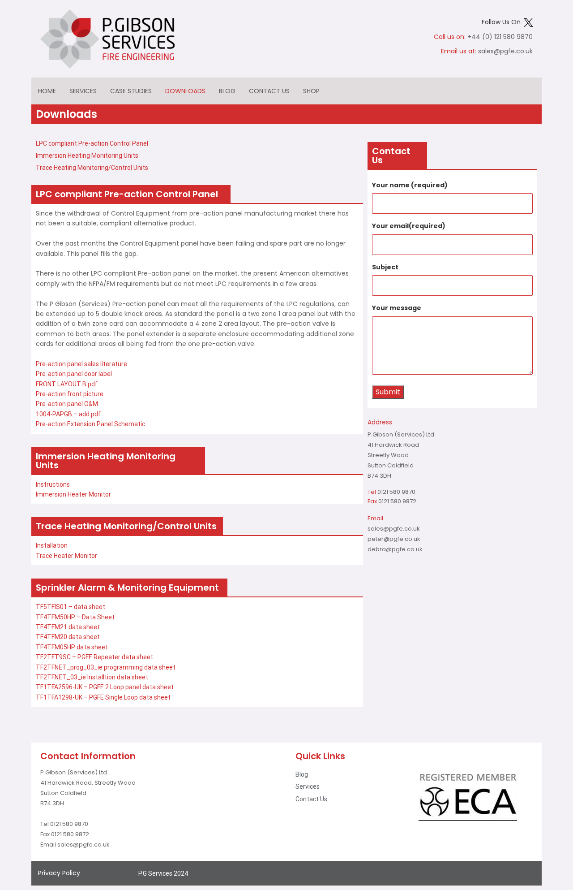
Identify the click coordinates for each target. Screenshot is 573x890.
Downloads (185, 90)
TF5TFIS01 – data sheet (70, 606)
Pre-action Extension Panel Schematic (90, 424)
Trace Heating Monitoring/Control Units (92, 167)
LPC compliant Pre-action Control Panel (92, 143)
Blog (227, 90)
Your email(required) (408, 225)
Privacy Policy (59, 872)
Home (47, 90)
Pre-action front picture (69, 393)
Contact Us (269, 90)
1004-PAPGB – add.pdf (68, 414)
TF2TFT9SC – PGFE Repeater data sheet (94, 657)
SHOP (311, 90)
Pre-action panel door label (74, 373)
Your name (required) (410, 185)
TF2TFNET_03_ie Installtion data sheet (92, 677)
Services (83, 90)
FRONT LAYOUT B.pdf (67, 384)
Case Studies (131, 90)
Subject (385, 267)
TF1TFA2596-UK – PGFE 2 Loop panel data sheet (105, 687)
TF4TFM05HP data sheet (72, 647)
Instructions (53, 484)
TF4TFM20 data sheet (68, 636)
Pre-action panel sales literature (81, 363)
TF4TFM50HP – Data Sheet (75, 617)
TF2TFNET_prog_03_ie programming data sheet (105, 667)
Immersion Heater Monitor (73, 494)
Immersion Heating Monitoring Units (87, 155)
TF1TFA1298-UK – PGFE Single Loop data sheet (103, 697)
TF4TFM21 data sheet (68, 627)
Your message (396, 307)
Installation (52, 545)
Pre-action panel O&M (67, 403)
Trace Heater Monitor (66, 555)
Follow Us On (503, 21)
